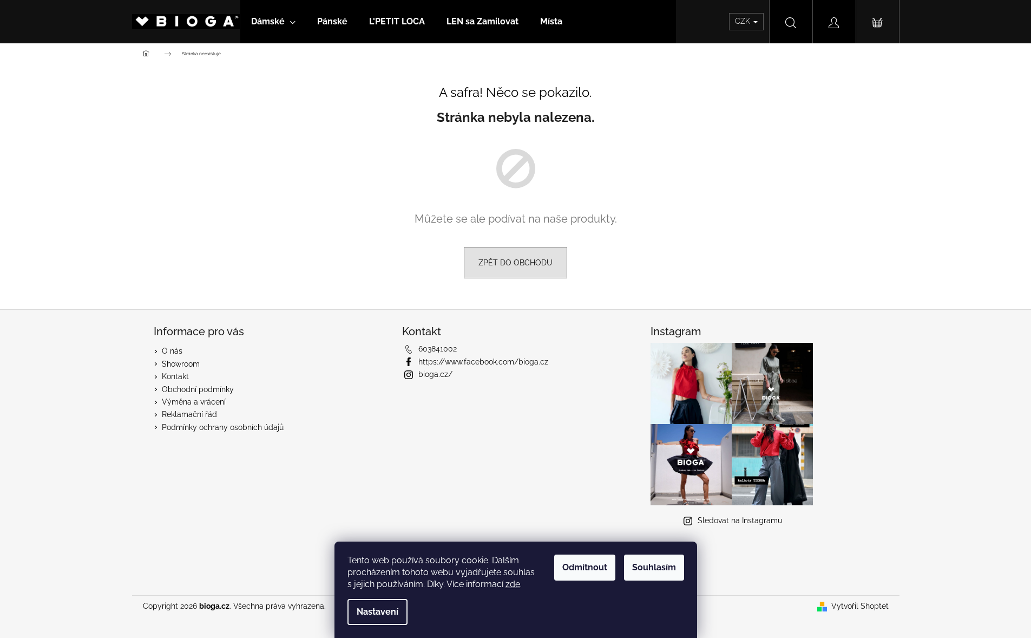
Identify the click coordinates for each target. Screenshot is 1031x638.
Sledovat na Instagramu (740, 520)
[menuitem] (273, 21)
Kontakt (175, 376)
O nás (172, 351)
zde (512, 584)
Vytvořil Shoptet (860, 606)
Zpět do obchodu (515, 262)
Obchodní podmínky (198, 389)
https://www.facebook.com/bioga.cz (483, 361)
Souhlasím (654, 567)
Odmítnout (584, 567)
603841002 (437, 348)
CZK (743, 21)
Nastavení (377, 612)
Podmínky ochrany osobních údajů (223, 427)
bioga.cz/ (435, 374)
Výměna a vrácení (194, 402)
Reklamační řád (189, 414)
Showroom (181, 364)
